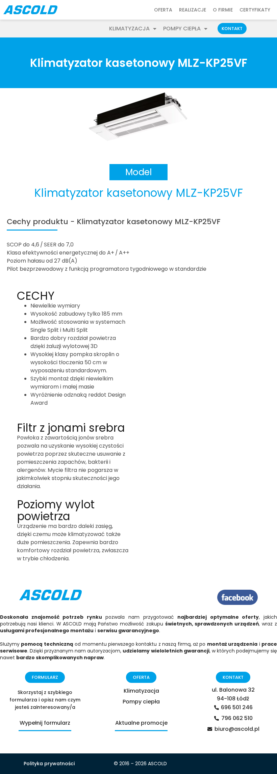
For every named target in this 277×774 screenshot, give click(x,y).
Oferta (163, 9)
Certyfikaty (255, 9)
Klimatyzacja (129, 28)
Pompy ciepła (182, 28)
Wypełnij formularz (45, 723)
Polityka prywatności (49, 763)
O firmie (223, 9)
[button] (232, 28)
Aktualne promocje (141, 723)
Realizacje (192, 9)
